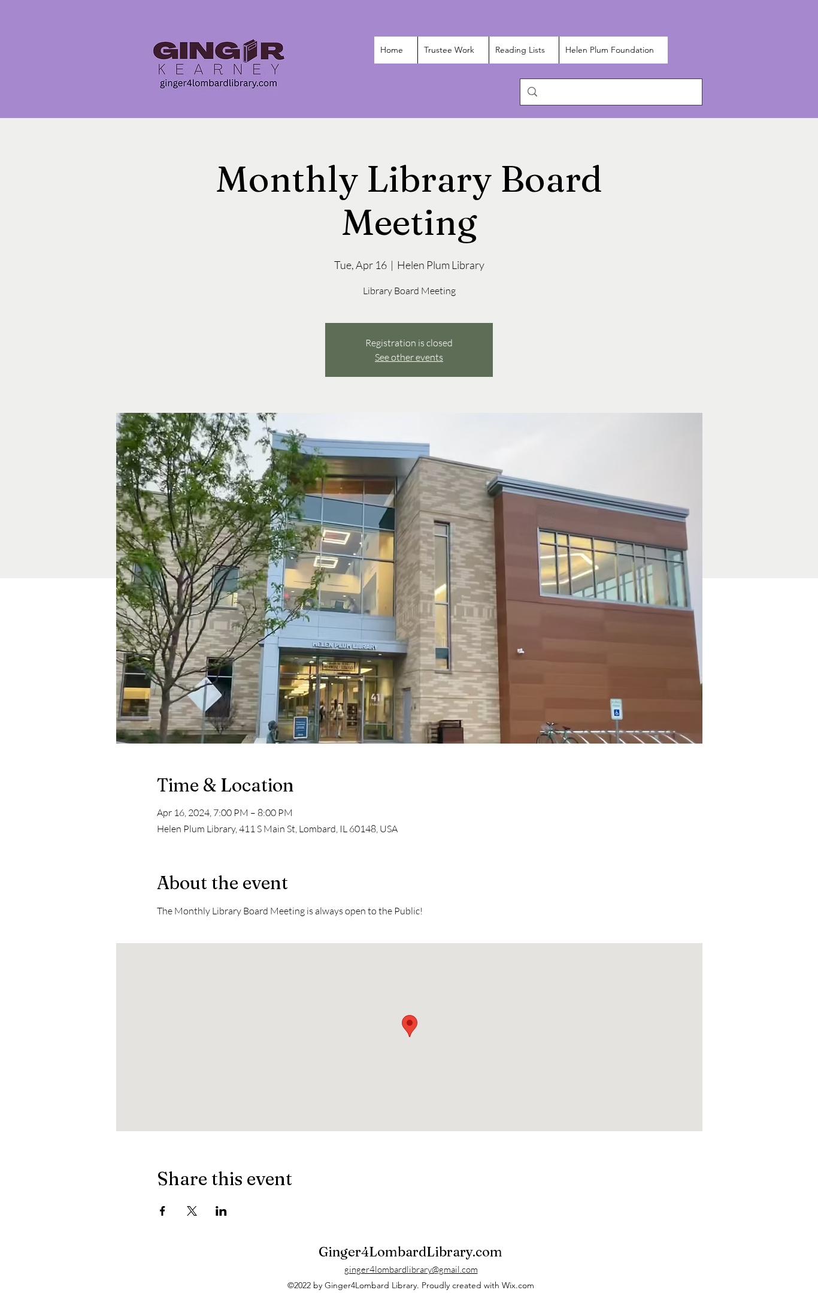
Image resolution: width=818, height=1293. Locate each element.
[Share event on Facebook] (162, 1211)
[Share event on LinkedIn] (221, 1211)
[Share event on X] (192, 1211)
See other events (409, 357)
